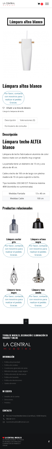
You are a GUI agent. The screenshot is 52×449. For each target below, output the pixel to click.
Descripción (10, 120)
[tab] (10, 120)
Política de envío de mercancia (15, 374)
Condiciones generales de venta (15, 368)
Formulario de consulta (16, 126)
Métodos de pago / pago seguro (16, 371)
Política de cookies (11, 365)
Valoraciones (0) (27, 120)
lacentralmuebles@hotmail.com (17, 422)
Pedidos (7, 403)
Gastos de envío (10, 383)
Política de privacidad (12, 362)
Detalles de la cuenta (11, 396)
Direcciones (8, 400)
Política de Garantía (11, 377)
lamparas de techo (17, 111)
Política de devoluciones (13, 380)
